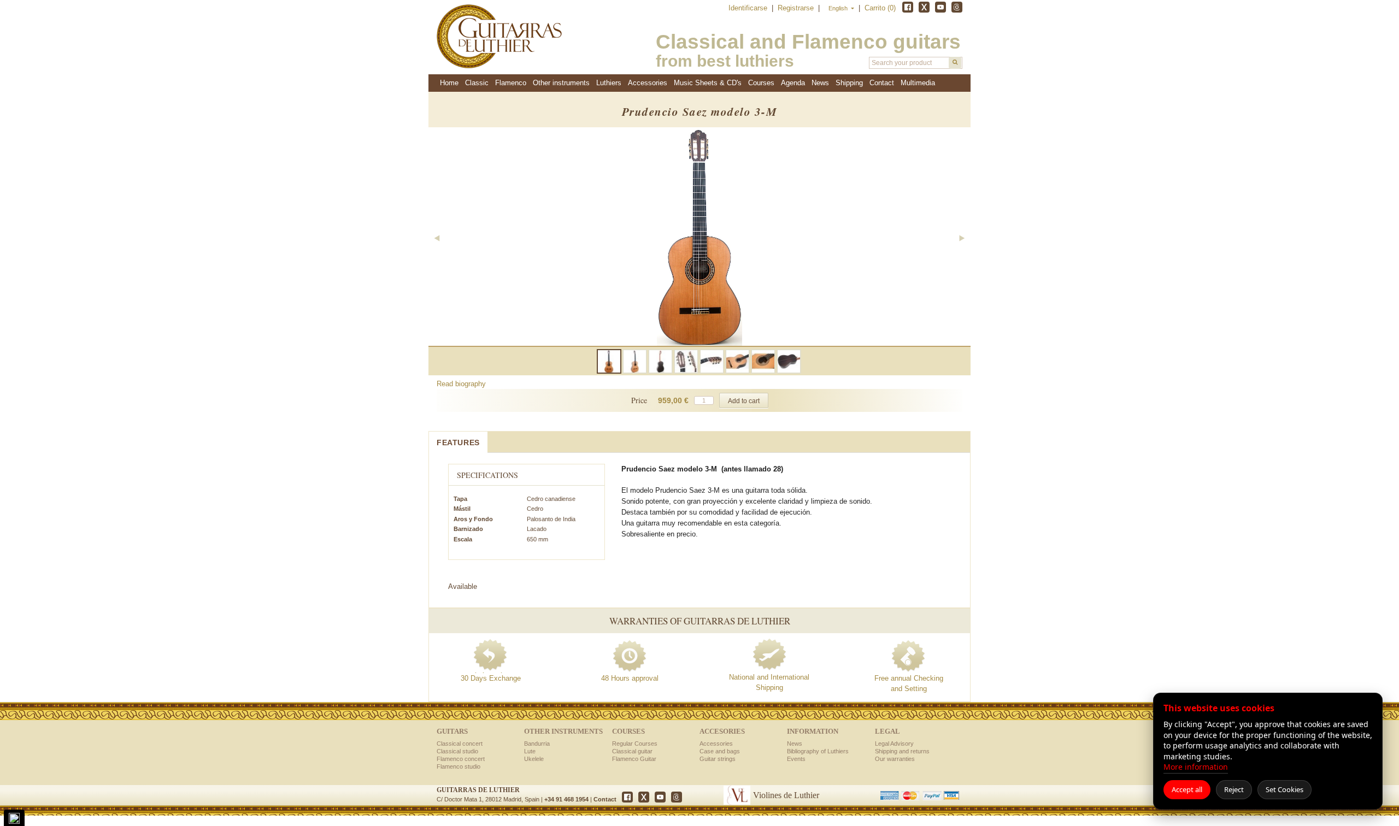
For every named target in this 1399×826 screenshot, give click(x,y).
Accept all (1187, 789)
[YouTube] (940, 7)
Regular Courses (634, 743)
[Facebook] (907, 7)
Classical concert (460, 743)
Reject (1234, 789)
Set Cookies (1284, 789)
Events (796, 759)
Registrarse (797, 8)
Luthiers (608, 83)
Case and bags (720, 751)
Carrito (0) (880, 8)
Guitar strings (718, 759)
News (820, 83)
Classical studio (457, 751)
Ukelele (534, 759)
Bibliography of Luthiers (818, 751)
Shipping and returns (902, 751)
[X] (924, 7)
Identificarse (748, 8)
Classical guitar (632, 751)
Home (449, 83)
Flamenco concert (461, 759)
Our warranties (895, 759)
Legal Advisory (894, 743)
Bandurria (537, 743)
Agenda (793, 83)
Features (458, 442)
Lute (530, 751)
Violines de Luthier (786, 795)
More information (1195, 767)
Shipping (849, 83)
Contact (604, 799)
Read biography (461, 384)
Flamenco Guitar (634, 759)
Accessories (716, 743)
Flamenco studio (458, 766)
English (838, 8)
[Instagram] (956, 7)
